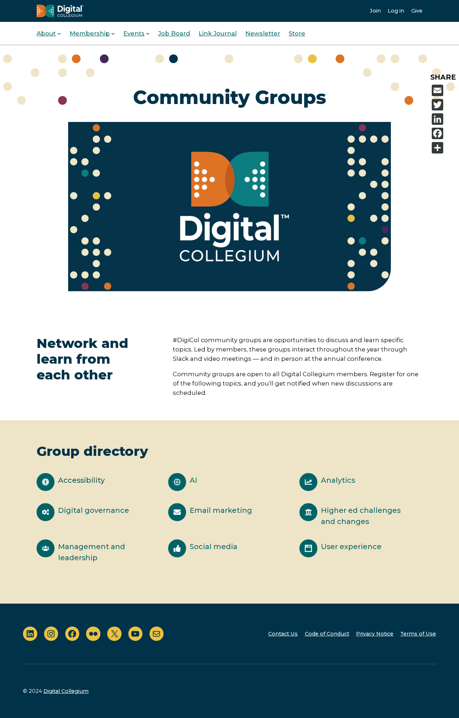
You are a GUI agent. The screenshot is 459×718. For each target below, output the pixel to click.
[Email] (444, 90)
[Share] (444, 148)
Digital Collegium (66, 691)
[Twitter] (444, 105)
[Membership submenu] (113, 33)
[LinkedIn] (444, 119)
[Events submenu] (148, 33)
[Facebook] (444, 133)
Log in (396, 11)
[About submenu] (59, 33)
